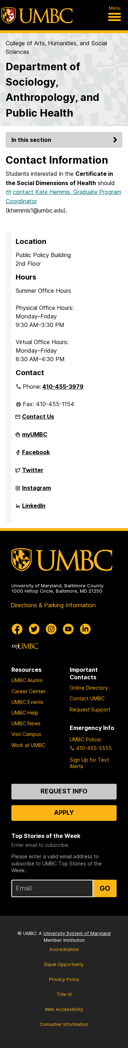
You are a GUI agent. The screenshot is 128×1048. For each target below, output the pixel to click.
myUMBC (34, 437)
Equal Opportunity (64, 964)
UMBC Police (85, 739)
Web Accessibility (64, 1009)
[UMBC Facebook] (17, 629)
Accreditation (64, 949)
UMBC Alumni (26, 680)
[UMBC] (37, 15)
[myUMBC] (25, 646)
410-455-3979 (63, 386)
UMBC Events (27, 702)
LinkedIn (34, 508)
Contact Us (38, 416)
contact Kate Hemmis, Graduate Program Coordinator (63, 196)
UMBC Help (24, 713)
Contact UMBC (87, 698)
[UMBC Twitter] (34, 629)
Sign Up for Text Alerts (89, 763)
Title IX (64, 994)
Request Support (90, 709)
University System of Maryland (77, 933)
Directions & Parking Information (53, 605)
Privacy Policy (64, 979)
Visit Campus (26, 734)
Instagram (36, 491)
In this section (31, 139)
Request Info (64, 791)
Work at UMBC (28, 745)
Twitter (32, 473)
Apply (64, 812)
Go (105, 888)
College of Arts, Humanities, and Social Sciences (56, 47)
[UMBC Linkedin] (85, 629)
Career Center (28, 691)
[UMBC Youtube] (68, 629)
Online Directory (89, 688)
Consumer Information (64, 1024)
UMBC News (26, 723)
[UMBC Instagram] (51, 629)
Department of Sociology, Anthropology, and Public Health (52, 89)
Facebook (36, 455)
